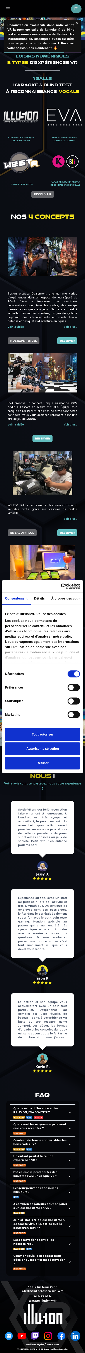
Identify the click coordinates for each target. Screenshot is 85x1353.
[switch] (74, 687)
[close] (77, 23)
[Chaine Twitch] (35, 1336)
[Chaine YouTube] (22, 1336)
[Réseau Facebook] (61, 1336)
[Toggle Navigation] (7, 9)
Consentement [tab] (16, 598)
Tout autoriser (42, 734)
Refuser (43, 763)
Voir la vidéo (16, 327)
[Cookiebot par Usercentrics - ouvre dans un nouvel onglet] (61, 586)
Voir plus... (70, 327)
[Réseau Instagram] (48, 1336)
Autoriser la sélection (42, 748)
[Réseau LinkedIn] (75, 1336)
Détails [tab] (39, 598)
